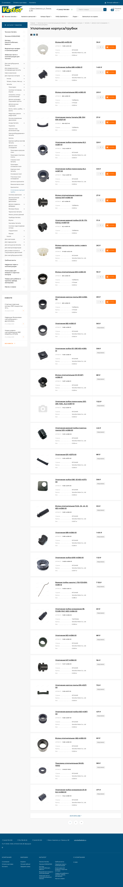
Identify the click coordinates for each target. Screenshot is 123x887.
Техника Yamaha (44, 861)
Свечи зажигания (10, 73)
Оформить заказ (25, 866)
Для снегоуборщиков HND (13, 255)
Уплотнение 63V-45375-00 (65, 454)
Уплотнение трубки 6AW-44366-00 (69, 558)
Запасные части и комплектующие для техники (51, 23)
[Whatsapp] (72, 10)
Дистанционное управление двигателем (14, 199)
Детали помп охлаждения (99, 23)
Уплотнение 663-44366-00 (65, 635)
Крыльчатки (14, 187)
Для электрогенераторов (13, 247)
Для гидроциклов (10, 242)
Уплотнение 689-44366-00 (66, 532)
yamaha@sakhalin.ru (80, 840)
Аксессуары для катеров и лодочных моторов (61, 869)
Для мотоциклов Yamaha (13, 245)
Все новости (9, 343)
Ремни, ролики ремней (16, 214)
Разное (11, 233)
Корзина (23, 861)
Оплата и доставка (19, 2)
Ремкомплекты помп (17, 184)
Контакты (32, 2)
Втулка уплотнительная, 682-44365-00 (70, 738)
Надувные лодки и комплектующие (60, 864)
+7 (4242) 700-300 (62, 9)
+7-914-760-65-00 (22, 840)
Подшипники (13, 230)
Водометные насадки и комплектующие (46, 872)
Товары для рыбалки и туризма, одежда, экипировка (62, 875)
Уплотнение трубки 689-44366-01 (68, 67)
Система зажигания (15, 194)
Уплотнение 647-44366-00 (65, 660)
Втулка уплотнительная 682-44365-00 (70, 92)
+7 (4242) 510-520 (37, 840)
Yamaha (87, 23)
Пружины (12, 126)
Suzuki (9, 236)
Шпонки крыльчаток (17, 181)
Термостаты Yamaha (15, 212)
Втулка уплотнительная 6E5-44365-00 (70, 272)
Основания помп (16, 174)
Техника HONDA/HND (45, 864)
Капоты (11, 138)
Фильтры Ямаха (14, 209)
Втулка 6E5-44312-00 (63, 42)
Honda (9, 78)
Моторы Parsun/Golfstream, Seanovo (44, 868)
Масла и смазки (60, 878)
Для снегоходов (10, 239)
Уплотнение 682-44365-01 (65, 323)
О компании (6, 2)
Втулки (11, 220)
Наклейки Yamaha (15, 223)
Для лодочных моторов (75, 23)
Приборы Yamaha (14, 217)
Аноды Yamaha (13, 123)
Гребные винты (59, 861)
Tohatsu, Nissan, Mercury (14, 81)
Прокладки (12, 87)
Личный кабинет (25, 864)
